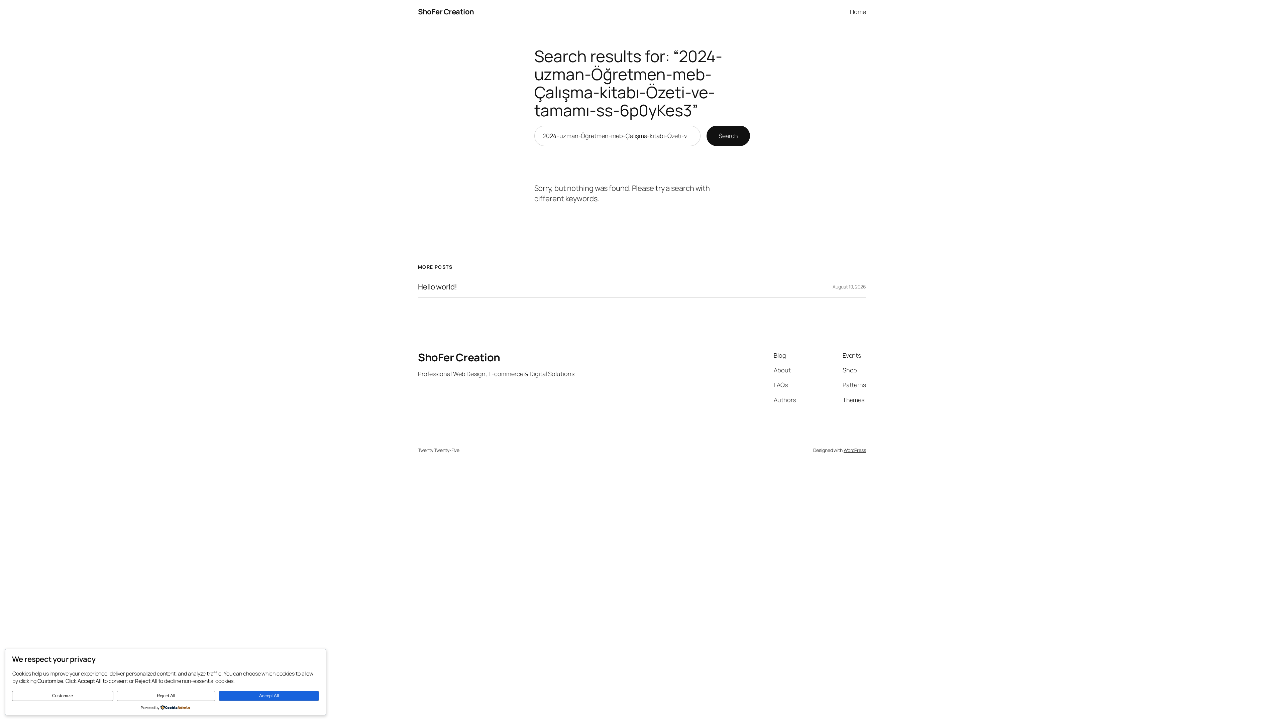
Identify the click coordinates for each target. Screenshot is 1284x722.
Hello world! (437, 287)
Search (728, 136)
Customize (62, 695)
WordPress (855, 450)
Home (858, 12)
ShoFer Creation (446, 12)
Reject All (166, 695)
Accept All (269, 695)
